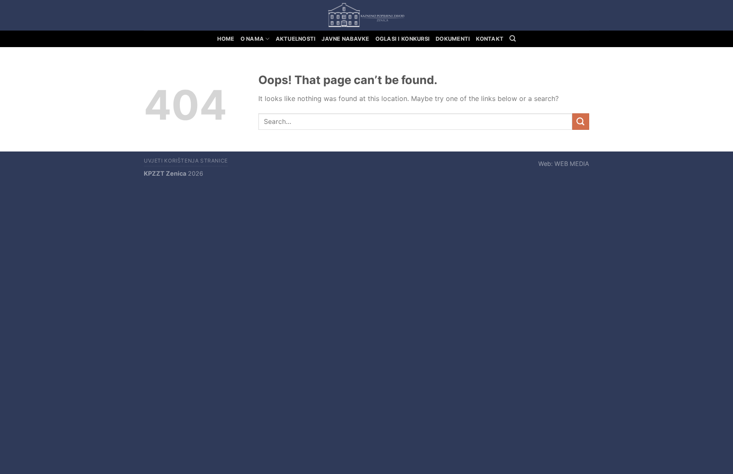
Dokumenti (453, 39)
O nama (252, 39)
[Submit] (580, 121)
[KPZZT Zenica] (366, 15)
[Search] (512, 39)
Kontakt (490, 39)
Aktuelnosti (296, 39)
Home (226, 39)
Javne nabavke (345, 39)
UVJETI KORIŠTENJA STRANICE (186, 160)
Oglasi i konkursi (402, 39)
